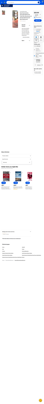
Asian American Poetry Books (7, 255)
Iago (3, 249)
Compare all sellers (37, 72)
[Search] (39, 2)
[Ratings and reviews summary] (30, 231)
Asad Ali (23, 247)
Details (40, 55)
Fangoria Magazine (25, 251)
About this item (5, 152)
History (23, 257)
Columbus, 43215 (37, 44)
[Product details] (30, 156)
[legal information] (40, 14)
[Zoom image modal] (16, 17)
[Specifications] (30, 159)
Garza (3, 247)
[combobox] (23, 2)
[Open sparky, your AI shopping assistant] (40, 400)
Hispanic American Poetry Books (7, 253)
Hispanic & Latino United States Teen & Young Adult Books (12, 257)
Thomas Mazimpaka (23, 11)
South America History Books (27, 253)
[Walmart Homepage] (5, 2)
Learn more (38, 61)
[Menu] (2, 2)
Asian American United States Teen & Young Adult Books (31, 255)
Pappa (23, 249)
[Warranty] (29, 162)
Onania (3, 251)
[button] (16, 12)
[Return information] (34, 18)
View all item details (26, 37)
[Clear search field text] (37, 2)
